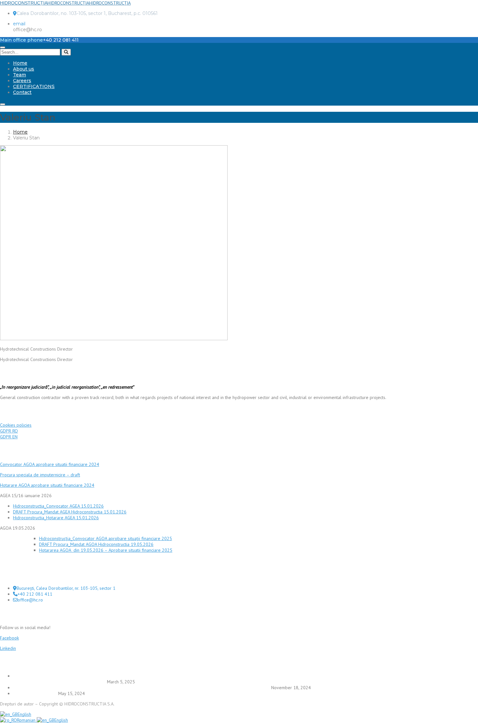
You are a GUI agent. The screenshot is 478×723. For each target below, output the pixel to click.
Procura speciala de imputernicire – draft (40, 475)
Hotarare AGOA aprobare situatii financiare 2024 (47, 485)
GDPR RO (9, 431)
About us (23, 69)
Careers (22, 81)
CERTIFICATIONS (34, 86)
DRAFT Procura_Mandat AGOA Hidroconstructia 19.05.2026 (96, 544)
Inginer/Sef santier (35, 693)
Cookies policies (16, 425)
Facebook (9, 638)
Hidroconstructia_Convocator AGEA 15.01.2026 (58, 506)
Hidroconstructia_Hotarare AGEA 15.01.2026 (56, 518)
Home (20, 63)
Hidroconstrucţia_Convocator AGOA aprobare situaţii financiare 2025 (105, 538)
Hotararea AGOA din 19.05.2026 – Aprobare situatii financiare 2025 (105, 550)
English (24, 714)
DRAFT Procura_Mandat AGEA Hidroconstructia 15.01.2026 (69, 512)
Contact (22, 92)
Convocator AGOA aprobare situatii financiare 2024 (49, 464)
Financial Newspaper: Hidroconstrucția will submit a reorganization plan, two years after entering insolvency (141, 688)
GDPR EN (9, 437)
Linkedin (8, 648)
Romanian (27, 720)
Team (19, 75)
